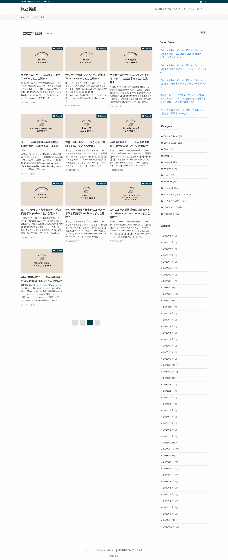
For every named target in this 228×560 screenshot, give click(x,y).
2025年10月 (170, 300)
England (170, 162)
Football (170, 181)
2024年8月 (170, 391)
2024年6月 (170, 404)
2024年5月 (170, 410)
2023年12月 (170, 442)
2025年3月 (170, 345)
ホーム (89, 550)
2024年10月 (170, 378)
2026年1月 (170, 281)
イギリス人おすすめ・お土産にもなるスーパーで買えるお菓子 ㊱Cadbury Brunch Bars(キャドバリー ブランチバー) (183, 53)
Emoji (169, 155)
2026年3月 (170, 268)
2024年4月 (170, 417)
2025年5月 (170, 333)
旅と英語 (28, 9)
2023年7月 (170, 475)
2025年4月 (170, 339)
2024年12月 (170, 365)
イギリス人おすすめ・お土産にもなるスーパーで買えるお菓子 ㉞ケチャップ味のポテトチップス (183, 83)
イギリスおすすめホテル (177, 194)
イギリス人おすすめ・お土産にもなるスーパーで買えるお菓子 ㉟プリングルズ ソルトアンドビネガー (183, 68)
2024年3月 (170, 423)
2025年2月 (170, 352)
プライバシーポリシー (105, 550)
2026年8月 (170, 236)
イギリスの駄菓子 (175, 201)
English (170, 168)
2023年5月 (170, 488)
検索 (203, 32)
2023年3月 (170, 501)
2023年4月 (170, 494)
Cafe (168, 149)
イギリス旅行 (173, 207)
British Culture (173, 136)
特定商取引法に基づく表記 (130, 550)
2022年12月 (171, 520)
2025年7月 (170, 320)
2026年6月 (170, 249)
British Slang (173, 143)
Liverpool (171, 188)
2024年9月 (170, 384)
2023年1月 (170, 514)
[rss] (201, 1)
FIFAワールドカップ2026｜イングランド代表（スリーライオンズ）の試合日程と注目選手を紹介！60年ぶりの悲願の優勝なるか (183, 98)
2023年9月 (170, 462)
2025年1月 (170, 359)
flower (169, 175)
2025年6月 (170, 326)
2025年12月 (170, 287)
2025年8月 (170, 313)
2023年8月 (170, 468)
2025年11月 (170, 294)
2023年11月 (171, 449)
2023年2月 (170, 507)
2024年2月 (170, 430)
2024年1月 (170, 436)
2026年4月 (170, 262)
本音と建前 (171, 214)
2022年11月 (171, 527)
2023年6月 (170, 481)
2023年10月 (171, 455)
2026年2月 (170, 274)
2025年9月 (170, 307)
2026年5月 (170, 255)
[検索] (205, 1)
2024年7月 (170, 397)
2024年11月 (170, 371)
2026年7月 (170, 242)
